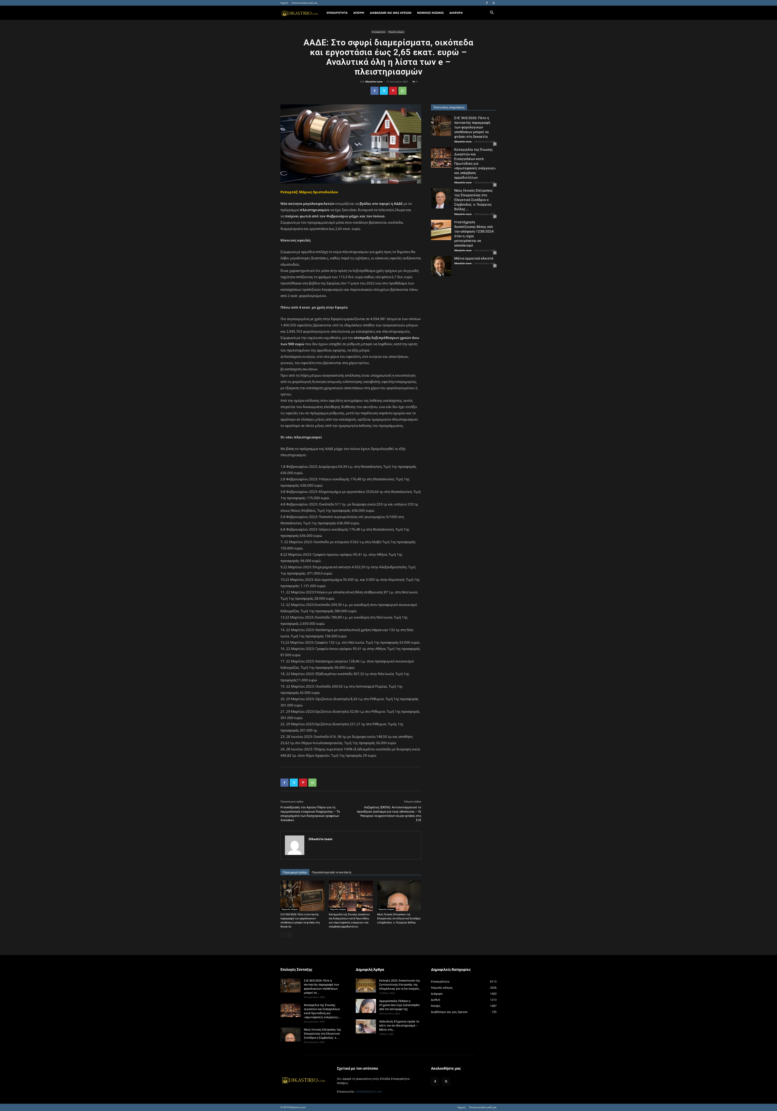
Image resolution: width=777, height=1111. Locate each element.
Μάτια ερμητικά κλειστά (473, 258)
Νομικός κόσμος (396, 31)
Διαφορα (456, 13)
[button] (492, 13)
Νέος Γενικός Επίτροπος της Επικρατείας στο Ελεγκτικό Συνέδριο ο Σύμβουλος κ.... (322, 1033)
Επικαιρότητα (378, 31)
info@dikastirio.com (368, 1091)
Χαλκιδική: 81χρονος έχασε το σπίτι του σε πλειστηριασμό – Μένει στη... (399, 1025)
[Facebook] (487, 3)
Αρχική (284, 2)
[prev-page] (283, 934)
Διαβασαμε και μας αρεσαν (390, 13)
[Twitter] (493, 3)
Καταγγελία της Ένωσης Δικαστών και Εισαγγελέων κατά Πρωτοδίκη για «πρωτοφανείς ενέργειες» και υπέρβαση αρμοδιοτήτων (475, 163)
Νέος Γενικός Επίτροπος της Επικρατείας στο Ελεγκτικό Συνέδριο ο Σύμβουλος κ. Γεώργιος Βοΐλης (398, 918)
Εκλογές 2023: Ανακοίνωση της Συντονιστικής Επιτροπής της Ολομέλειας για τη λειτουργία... (400, 984)
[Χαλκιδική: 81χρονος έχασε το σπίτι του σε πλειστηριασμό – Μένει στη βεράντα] (366, 1026)
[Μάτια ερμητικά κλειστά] (441, 266)
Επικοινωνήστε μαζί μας (304, 2)
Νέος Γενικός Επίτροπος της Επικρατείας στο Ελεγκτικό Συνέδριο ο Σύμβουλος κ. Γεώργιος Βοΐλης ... (473, 199)
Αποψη (358, 13)
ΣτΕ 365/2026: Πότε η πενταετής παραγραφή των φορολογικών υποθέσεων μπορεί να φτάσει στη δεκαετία (472, 127)
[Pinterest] (393, 91)
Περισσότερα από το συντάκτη (331, 872)
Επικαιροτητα (337, 13)
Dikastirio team (374, 81)
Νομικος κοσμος (430, 13)
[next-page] (289, 934)
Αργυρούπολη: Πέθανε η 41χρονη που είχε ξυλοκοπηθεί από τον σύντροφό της (399, 1005)
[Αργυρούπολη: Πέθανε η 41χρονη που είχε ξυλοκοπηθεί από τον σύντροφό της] (366, 1006)
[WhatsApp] (402, 91)
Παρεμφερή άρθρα (295, 872)
